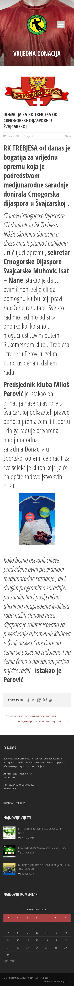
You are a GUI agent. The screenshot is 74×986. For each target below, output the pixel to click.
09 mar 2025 (28, 838)
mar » (13, 960)
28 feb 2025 (28, 874)
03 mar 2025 (28, 852)
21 (8, 947)
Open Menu (61, 24)
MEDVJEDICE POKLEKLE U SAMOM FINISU (42, 847)
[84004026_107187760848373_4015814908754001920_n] (37, 91)
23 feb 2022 (13, 136)
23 (27, 947)
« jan (5, 960)
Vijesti (30, 136)
